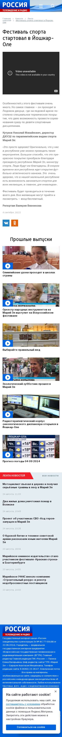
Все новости (50, 476)
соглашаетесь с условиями (23, 704)
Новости (19, 19)
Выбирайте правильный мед (21, 350)
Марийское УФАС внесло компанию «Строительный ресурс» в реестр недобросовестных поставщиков (26, 580)
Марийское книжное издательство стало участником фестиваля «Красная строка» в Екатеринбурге (30, 559)
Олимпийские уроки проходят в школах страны (29, 274)
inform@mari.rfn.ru (12, 672)
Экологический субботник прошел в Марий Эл (27, 385)
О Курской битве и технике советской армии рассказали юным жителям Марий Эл (30, 539)
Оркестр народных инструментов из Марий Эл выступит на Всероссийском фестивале (28, 313)
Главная (7, 19)
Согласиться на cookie (31, 727)
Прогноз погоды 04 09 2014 (21, 461)
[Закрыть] (56, 691)
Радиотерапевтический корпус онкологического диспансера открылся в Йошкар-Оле (30, 424)
